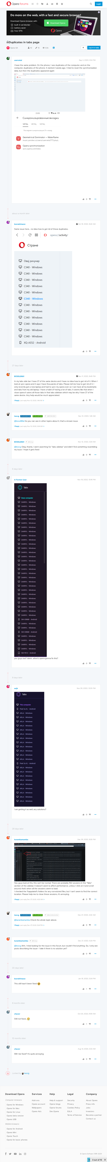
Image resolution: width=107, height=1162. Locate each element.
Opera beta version (15, 1116)
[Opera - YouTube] (15, 1153)
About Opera (91, 1100)
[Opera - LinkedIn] (20, 1153)
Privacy (70, 1104)
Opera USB (11, 1119)
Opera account (38, 1104)
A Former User (20, 480)
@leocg (30, 442)
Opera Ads (36, 1111)
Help (52, 1094)
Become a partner (94, 1115)
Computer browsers (13, 1100)
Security (71, 1100)
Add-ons (35, 1100)
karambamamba (21, 839)
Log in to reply (94, 48)
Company (91, 1094)
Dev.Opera (54, 1111)
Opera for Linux (13, 1112)
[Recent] (37, 4)
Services (37, 1094)
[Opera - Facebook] (6, 1153)
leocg (16, 416)
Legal (70, 1094)
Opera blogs (55, 1104)
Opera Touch (12, 1136)
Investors (90, 1111)
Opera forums (56, 1108)
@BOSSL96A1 (51, 416)
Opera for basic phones (17, 1140)
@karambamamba (52, 915)
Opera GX (14, 48)
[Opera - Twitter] (10, 1153)
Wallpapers (36, 1108)
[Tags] (42, 4)
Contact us (91, 1119)
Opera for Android (15, 1129)
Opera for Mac (13, 1108)
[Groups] (52, 4)
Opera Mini (11, 1132)
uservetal (18, 60)
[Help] (62, 4)
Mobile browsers (12, 1124)
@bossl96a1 (19, 421)
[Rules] (57, 4)
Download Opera (57, 23)
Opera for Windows (15, 1105)
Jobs (88, 1108)
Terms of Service (74, 1115)
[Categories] (32, 4)
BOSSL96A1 (19, 376)
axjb (16, 688)
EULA (69, 1111)
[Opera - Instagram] (25, 1153)
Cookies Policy (73, 1108)
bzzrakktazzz (19, 224)
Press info (90, 1104)
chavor (17, 1014)
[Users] (47, 4)
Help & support (56, 1100)
